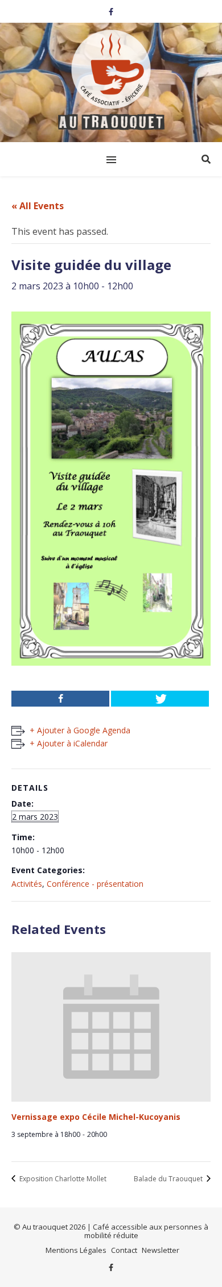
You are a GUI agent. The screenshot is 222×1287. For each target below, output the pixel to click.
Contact (124, 1250)
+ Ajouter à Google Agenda (80, 730)
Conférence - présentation (95, 883)
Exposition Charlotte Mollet (62, 1179)
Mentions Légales (76, 1250)
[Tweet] (160, 699)
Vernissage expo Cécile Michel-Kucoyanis (95, 1116)
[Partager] (60, 699)
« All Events (37, 206)
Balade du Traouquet (169, 1179)
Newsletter (160, 1250)
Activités (26, 883)
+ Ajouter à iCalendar (69, 743)
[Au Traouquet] (111, 81)
